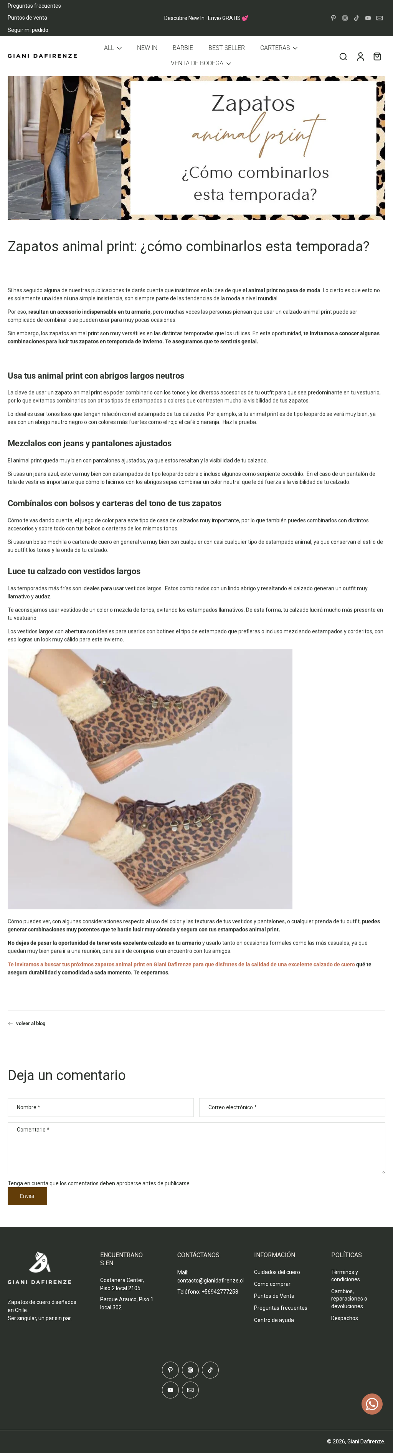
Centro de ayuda (274, 1320)
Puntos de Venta (274, 1296)
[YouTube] (368, 18)
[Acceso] (360, 56)
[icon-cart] (376, 56)
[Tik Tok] (356, 18)
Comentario (33, 1130)
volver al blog (30, 1023)
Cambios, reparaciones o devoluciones (349, 1298)
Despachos (344, 1318)
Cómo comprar (272, 1284)
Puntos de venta (27, 18)
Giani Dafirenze (365, 1441)
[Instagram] (345, 18)
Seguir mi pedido (28, 30)
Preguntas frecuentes (34, 6)
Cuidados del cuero (277, 1272)
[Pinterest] (333, 18)
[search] (343, 56)
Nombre (28, 1107)
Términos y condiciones (345, 1275)
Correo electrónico (232, 1107)
